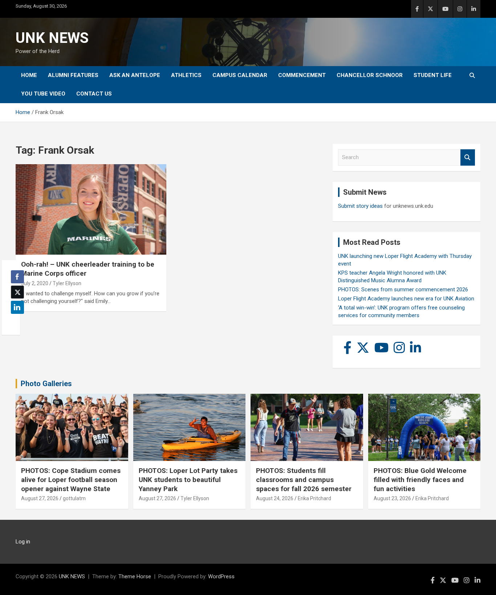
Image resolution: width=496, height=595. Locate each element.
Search (467, 157)
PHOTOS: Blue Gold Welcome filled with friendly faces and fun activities (420, 479)
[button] (15, 321)
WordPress (221, 576)
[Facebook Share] (17, 276)
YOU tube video (43, 93)
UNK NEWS (52, 37)
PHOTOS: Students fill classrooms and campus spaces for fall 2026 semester (303, 479)
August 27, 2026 (39, 498)
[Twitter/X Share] (17, 292)
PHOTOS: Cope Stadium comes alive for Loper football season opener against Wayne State (71, 479)
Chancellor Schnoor (370, 75)
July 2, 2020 (34, 283)
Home (29, 75)
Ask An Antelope (134, 75)
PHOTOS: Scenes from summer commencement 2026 (403, 289)
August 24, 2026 (274, 498)
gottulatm (74, 498)
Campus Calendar (239, 75)
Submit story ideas (360, 206)
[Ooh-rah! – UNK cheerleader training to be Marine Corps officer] (91, 209)
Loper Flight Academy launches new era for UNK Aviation (406, 298)
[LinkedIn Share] (17, 307)
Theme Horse (134, 576)
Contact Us (94, 93)
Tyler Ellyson (67, 283)
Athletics (186, 75)
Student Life (433, 75)
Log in (23, 541)
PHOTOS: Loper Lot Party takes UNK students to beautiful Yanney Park (188, 479)
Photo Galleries (46, 383)
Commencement (302, 75)
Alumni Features (73, 75)
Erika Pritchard (314, 498)
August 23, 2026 (392, 498)
